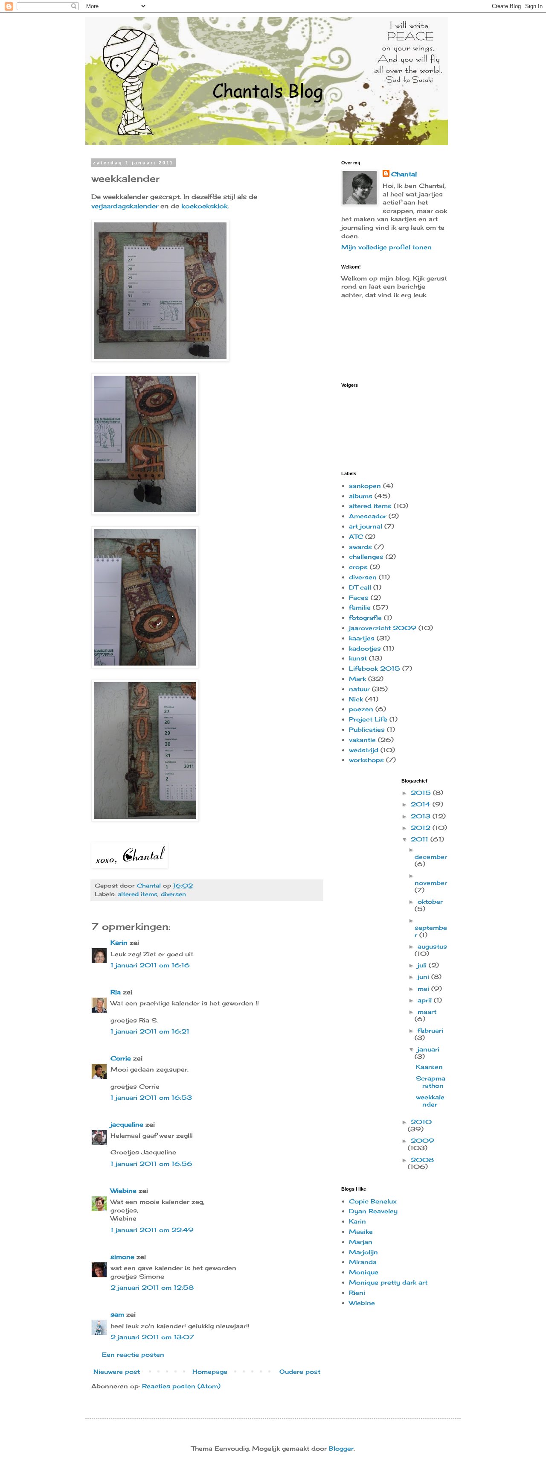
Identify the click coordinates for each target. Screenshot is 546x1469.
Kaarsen (429, 1066)
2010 (421, 1121)
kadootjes (365, 648)
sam (117, 1314)
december (431, 856)
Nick (356, 699)
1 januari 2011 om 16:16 (150, 965)
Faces (359, 597)
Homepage (209, 1371)
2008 (422, 1159)
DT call (360, 587)
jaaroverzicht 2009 (382, 627)
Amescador (367, 516)
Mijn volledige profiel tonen (386, 247)
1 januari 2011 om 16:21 (149, 1031)
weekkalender (430, 1100)
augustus (432, 946)
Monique (363, 1272)
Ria (115, 992)
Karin (119, 942)
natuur (359, 688)
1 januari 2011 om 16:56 (151, 1163)
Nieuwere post (116, 1371)
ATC (356, 536)
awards (360, 546)
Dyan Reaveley (373, 1211)
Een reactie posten (133, 1354)
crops (358, 566)
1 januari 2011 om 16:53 (151, 1097)
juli (423, 965)
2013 (422, 816)
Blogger (341, 1448)
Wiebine (123, 1190)
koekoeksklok (204, 206)
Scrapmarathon (430, 1082)
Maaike (361, 1231)
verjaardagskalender (124, 206)
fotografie (365, 617)
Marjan (360, 1241)
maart (427, 1011)
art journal (365, 526)
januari (428, 1049)
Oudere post (299, 1371)
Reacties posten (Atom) (181, 1386)
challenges (366, 556)
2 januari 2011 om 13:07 (152, 1336)
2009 (422, 1140)
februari (430, 1030)
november (431, 882)
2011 (420, 839)
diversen (173, 894)
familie (360, 607)
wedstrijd (363, 749)
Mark (357, 678)
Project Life (368, 719)
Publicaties (367, 729)
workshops (366, 759)
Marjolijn (363, 1252)
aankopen (365, 485)
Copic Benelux (373, 1201)
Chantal (404, 174)
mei (424, 988)
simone (122, 1256)
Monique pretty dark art (388, 1282)
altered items (137, 894)
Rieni (357, 1292)
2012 (422, 827)
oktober (430, 901)
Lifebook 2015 (374, 668)
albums (360, 495)
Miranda (363, 1261)
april (426, 1000)
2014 (422, 804)
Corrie (120, 1058)
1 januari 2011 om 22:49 (152, 1229)
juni (424, 976)
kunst (358, 658)
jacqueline (126, 1124)
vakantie (362, 739)
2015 (422, 792)
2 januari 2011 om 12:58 (152, 1287)
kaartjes (362, 638)
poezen (361, 709)
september (431, 931)
